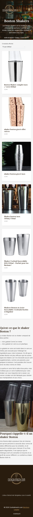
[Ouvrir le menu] (30, 9)
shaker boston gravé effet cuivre (15, 130)
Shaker (17, 37)
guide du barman (9, 37)
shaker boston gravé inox (14, 174)
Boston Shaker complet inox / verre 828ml (16, 86)
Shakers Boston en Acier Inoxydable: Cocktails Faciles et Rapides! (16, 310)
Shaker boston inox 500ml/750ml (12, 217)
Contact (16, 514)
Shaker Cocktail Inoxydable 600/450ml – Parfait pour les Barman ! (16, 263)
